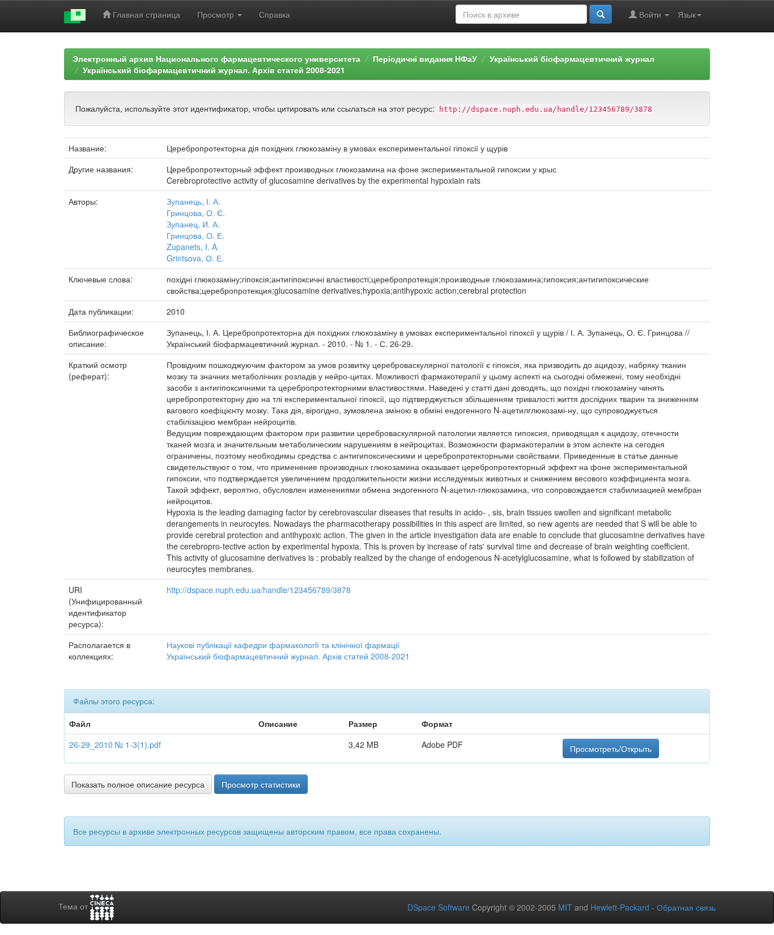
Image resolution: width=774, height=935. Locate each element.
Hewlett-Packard (619, 907)
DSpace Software (438, 907)
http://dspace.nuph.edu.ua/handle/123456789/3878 (259, 589)
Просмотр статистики (261, 784)
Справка (274, 14)
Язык (687, 14)
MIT (565, 907)
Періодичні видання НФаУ (425, 58)
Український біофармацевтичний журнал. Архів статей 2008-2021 (214, 69)
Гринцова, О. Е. (195, 235)
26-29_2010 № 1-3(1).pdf (115, 744)
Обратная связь (686, 907)
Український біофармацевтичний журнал (572, 58)
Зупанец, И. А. (193, 224)
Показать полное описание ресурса (138, 784)
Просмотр (216, 14)
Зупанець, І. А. (193, 201)
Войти (650, 14)
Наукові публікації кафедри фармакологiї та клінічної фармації (283, 644)
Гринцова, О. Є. (196, 212)
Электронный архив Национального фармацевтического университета (216, 58)
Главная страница (145, 14)
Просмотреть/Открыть (611, 748)
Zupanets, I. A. (193, 246)
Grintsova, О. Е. (195, 258)
